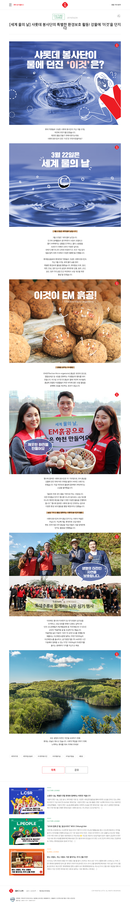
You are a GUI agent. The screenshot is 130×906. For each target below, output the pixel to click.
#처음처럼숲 (70, 756)
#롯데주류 (14, 756)
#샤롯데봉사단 (42, 756)
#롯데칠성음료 (28, 756)
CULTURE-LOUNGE (58, 17)
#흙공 (81, 756)
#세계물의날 (57, 756)
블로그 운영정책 (31, 891)
